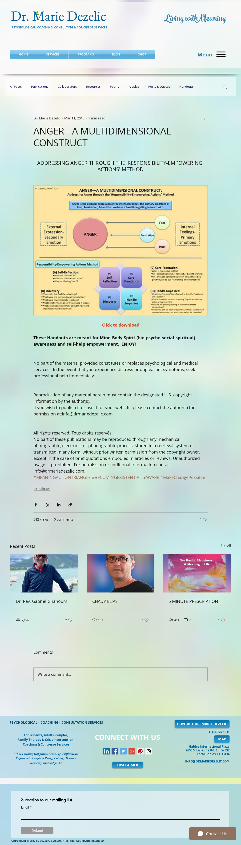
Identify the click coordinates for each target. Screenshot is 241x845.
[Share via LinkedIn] (58, 504)
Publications (39, 87)
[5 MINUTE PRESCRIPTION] (197, 573)
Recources (93, 87)
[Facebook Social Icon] (115, 751)
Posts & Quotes (159, 87)
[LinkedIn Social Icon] (106, 751)
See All (226, 545)
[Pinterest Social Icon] (140, 751)
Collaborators (67, 87)
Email (25, 807)
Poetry (114, 87)
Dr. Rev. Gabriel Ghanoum (41, 601)
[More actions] (205, 118)
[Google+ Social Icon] (132, 751)
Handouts (186, 87)
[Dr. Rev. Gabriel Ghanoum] (44, 573)
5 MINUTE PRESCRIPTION (193, 601)
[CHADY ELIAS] (121, 573)
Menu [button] (204, 54)
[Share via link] (70, 504)
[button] (221, 54)
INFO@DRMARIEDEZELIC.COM (207, 761)
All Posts (16, 87)
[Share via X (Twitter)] (47, 504)
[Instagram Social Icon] (148, 751)
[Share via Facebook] (35, 504)
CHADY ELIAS (105, 601)
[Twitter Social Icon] (123, 751)
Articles (134, 87)
